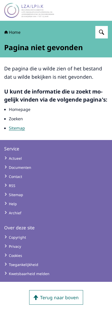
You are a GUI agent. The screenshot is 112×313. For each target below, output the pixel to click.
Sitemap (17, 128)
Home (15, 32)
